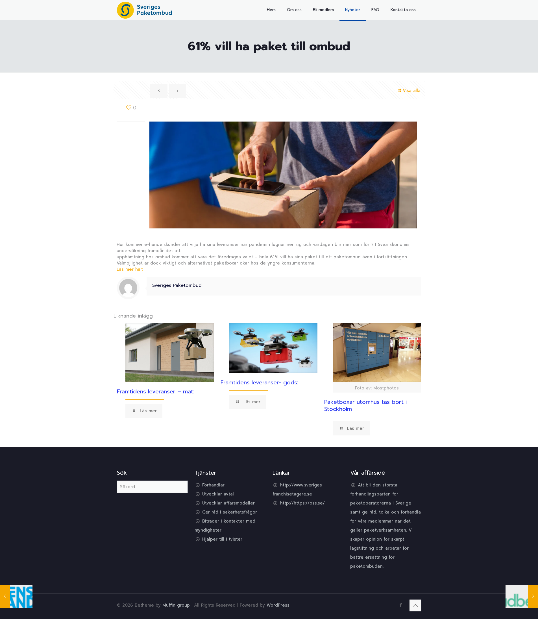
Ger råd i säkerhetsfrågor (229, 512)
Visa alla (412, 90)
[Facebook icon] (401, 605)
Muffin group (176, 605)
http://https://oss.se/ (302, 503)
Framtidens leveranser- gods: (259, 382)
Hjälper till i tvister (222, 539)
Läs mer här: (130, 269)
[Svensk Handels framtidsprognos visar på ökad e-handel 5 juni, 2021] (16, 596)
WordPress (278, 605)
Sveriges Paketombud (177, 285)
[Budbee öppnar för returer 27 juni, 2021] (522, 596)
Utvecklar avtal (218, 494)
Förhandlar (213, 485)
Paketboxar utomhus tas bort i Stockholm (365, 405)
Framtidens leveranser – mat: (155, 391)
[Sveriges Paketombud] (144, 10)
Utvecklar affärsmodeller (228, 503)
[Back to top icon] (415, 605)
